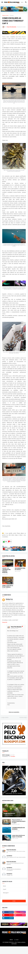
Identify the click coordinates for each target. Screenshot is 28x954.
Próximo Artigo (22, 717)
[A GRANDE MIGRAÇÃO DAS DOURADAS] (6, 830)
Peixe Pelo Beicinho (16, 627)
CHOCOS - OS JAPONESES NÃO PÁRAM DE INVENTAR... (6, 570)
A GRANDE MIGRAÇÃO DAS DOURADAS (18, 828)
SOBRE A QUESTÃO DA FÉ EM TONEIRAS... (7, 586)
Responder (4, 622)
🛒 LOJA (16, 939)
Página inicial (5, 15)
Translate (13, 756)
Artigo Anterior (5, 717)
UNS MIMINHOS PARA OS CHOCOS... (20, 569)
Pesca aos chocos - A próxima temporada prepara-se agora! (19, 821)
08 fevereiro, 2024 (14, 628)
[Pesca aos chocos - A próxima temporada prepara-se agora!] (6, 822)
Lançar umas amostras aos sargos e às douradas (18, 836)
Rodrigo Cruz (9, 599)
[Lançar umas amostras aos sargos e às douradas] (6, 838)
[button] (2, 2)
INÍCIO (11, 939)
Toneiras (12, 15)
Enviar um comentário (14, 712)
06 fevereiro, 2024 (9, 600)
